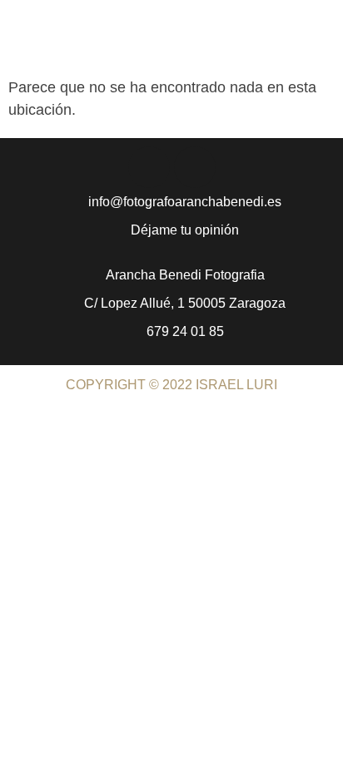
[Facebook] (149, 167)
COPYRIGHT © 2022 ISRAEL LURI (171, 385)
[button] (323, 46)
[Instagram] (195, 167)
